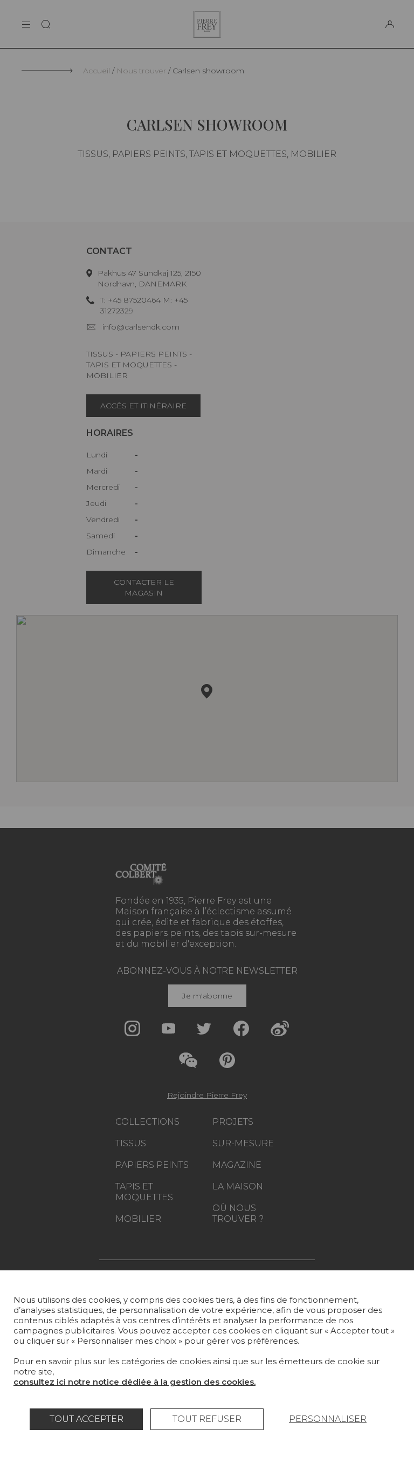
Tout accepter (86, 1419)
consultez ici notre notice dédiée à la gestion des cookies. (134, 1382)
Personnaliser (328, 1419)
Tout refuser (207, 1419)
